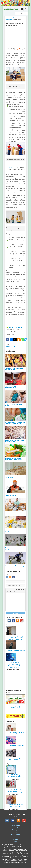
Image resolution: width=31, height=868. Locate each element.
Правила (15, 839)
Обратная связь (15, 825)
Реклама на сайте (15, 834)
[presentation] (7, 589)
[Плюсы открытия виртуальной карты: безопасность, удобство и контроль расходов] (15, 652)
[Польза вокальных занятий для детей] (15, 642)
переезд (8, 346)
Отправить (15, 613)
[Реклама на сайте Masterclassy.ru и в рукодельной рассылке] (15, 717)
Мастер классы (15, 832)
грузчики (13, 346)
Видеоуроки (15, 830)
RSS (15, 841)
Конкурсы (15, 827)
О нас (15, 837)
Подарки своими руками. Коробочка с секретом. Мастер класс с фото (15, 806)
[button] (7, 590)
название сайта (11, 9)
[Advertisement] (15, 38)
